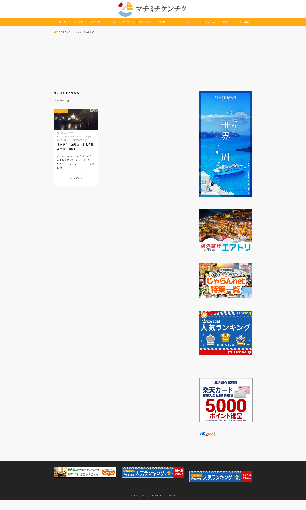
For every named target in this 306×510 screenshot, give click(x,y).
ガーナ (178, 22)
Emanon (171, 495)
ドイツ (111, 22)
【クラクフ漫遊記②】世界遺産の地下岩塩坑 (75, 146)
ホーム (62, 22)
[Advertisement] (153, 64)
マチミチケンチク (142, 495)
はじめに (79, 22)
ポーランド (194, 22)
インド (161, 22)
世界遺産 (84, 140)
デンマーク (128, 22)
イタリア (95, 22)
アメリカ (227, 22)
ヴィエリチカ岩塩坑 (69, 140)
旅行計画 (244, 22)
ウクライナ (211, 22)
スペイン (145, 22)
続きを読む (75, 178)
